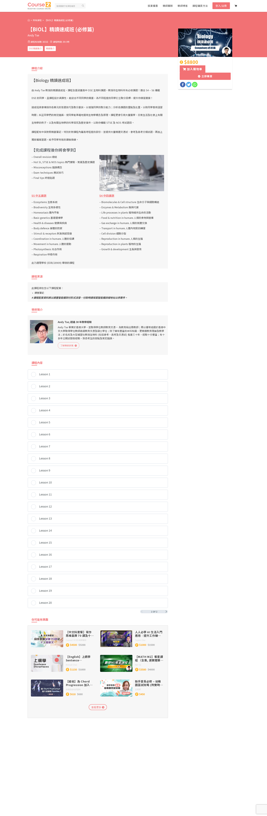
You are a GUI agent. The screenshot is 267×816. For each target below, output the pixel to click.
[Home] (29, 20)
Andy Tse (33, 35)
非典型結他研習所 (73, 689)
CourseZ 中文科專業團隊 (76, 640)
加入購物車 (194, 69)
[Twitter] (188, 84)
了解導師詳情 (67, 345)
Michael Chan (71, 664)
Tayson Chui (140, 640)
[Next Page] (166, 611)
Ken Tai (138, 664)
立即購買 (206, 76)
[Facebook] (182, 84)
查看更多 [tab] (96, 707)
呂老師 (138, 689)
